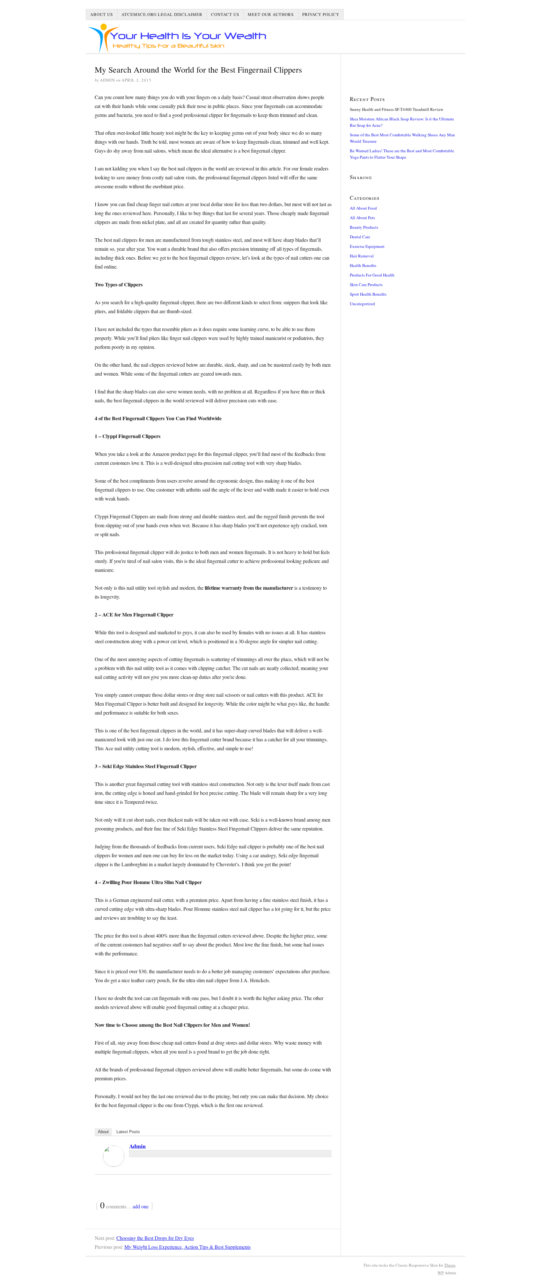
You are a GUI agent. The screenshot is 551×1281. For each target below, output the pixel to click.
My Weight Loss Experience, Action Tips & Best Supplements (187, 1246)
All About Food (363, 208)
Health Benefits (363, 265)
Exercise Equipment (367, 246)
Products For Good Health (372, 275)
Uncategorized (362, 303)
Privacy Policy (320, 14)
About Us (101, 14)
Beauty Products (364, 227)
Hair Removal (362, 256)
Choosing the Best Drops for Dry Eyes (155, 1237)
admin (137, 1146)
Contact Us (225, 14)
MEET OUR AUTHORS (271, 14)
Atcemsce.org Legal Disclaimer (161, 14)
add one (141, 1206)
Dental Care (360, 237)
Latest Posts (128, 1131)
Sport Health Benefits (368, 294)
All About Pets (362, 217)
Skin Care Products (366, 284)
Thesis (449, 1265)
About (103, 1131)
